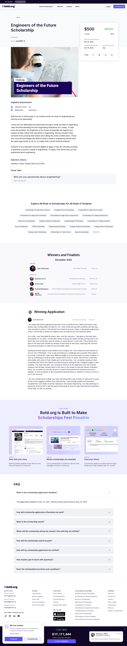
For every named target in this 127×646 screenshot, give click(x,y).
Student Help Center (60, 605)
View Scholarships (45, 6)
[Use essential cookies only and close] (41, 624)
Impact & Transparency (115, 611)
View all (95, 232)
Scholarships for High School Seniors (38, 210)
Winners (60, 6)
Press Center (112, 602)
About (77, 6)
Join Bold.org (119, 6)
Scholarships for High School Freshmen (33, 215)
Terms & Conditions (38, 602)
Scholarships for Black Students (85, 616)
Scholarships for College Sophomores (95, 215)
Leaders (69, 6)
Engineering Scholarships (57, 226)
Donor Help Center (38, 605)
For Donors (9, 2)
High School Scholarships (26, 221)
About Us (111, 593)
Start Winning (61, 641)
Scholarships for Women (83, 605)
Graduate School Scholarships (64, 210)
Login (108, 6)
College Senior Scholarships (103, 226)
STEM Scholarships (38, 226)
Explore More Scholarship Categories (87, 619)
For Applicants (20, 2)
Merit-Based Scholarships (83, 602)
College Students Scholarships (80, 226)
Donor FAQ (35, 599)
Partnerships (112, 605)
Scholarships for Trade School (61, 232)
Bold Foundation (37, 596)
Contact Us (111, 596)
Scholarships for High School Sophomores (64, 215)
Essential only (32, 639)
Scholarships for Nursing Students (86, 596)
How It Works (36, 593)
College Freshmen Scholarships (49, 221)
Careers (110, 599)
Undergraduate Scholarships (73, 221)
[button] (63, 493)
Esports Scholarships (82, 232)
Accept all (13, 639)
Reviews (111, 608)
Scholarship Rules (59, 596)
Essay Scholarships (21, 226)
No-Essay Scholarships (82, 599)
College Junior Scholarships (37, 232)
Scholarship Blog (58, 599)
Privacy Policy (14, 633)
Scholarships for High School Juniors (90, 210)
